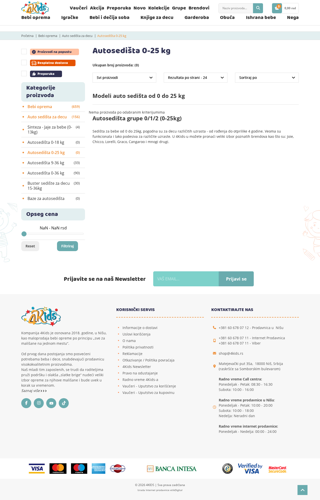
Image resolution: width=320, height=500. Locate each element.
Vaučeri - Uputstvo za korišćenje (149, 386)
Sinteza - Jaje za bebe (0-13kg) (54, 129)
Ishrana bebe (261, 17)
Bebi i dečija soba (110, 17)
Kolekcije (159, 8)
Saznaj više (31, 390)
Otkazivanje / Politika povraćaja (148, 360)
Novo (140, 8)
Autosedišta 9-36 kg (54, 163)
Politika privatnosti (138, 347)
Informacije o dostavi (140, 327)
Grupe (179, 8)
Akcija (97, 8)
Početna (27, 35)
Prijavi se (236, 279)
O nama (129, 340)
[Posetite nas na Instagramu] (40, 403)
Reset (30, 246)
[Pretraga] (258, 8)
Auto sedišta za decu (77, 35)
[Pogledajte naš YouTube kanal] (52, 403)
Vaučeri (79, 8)
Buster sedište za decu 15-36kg (54, 185)
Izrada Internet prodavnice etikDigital (160, 490)
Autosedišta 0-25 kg (111, 35)
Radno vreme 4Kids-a (140, 379)
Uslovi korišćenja (136, 334)
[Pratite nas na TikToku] (65, 403)
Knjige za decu (157, 17)
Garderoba (196, 17)
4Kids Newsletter (136, 366)
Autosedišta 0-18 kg (54, 142)
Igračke (69, 17)
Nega (293, 17)
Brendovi (199, 8)
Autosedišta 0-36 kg (54, 173)
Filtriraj (67, 246)
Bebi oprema (35, 17)
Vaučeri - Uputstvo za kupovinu (148, 392)
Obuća (227, 17)
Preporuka (119, 8)
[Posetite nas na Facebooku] (27, 403)
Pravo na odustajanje (140, 373)
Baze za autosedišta (54, 198)
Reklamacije (132, 353)
